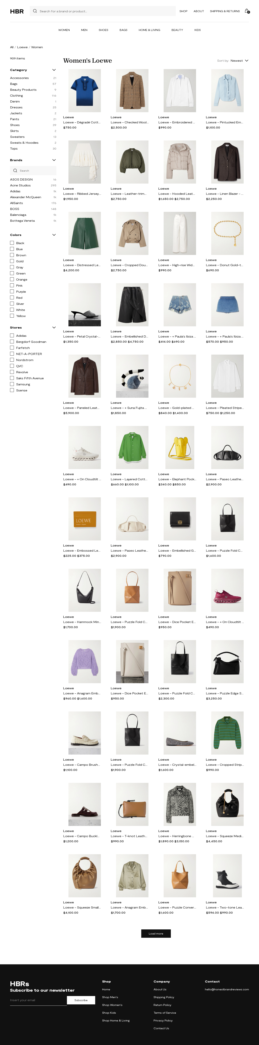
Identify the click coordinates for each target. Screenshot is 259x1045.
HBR (17, 11)
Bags (123, 30)
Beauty (177, 30)
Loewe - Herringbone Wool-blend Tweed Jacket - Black (177, 836)
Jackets (16, 113)
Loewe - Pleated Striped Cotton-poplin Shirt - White (225, 407)
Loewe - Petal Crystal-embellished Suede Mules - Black (82, 336)
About (199, 11)
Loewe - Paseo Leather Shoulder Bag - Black (225, 479)
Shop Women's (112, 1004)
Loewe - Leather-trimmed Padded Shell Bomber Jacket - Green (130, 193)
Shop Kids (109, 1012)
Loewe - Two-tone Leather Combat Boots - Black (225, 907)
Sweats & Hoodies (24, 142)
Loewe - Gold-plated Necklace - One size (177, 407)
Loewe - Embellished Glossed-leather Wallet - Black (177, 550)
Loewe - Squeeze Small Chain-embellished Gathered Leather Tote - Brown (82, 907)
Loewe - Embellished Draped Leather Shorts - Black (130, 336)
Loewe (22, 47)
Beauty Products (23, 89)
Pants (14, 119)
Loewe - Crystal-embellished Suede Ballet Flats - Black (177, 764)
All (11, 47)
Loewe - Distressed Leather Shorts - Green (82, 265)
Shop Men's (110, 997)
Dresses (16, 107)
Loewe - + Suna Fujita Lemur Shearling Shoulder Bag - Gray (130, 407)
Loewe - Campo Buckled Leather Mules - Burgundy (82, 836)
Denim (15, 101)
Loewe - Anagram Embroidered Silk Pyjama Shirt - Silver (130, 907)
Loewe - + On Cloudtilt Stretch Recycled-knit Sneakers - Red (225, 622)
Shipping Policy (164, 997)
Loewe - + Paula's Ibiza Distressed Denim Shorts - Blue (177, 336)
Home (106, 989)
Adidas (15, 191)
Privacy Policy (163, 1020)
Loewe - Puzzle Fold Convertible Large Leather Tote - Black (177, 693)
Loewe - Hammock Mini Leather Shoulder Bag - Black (82, 622)
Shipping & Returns (225, 11)
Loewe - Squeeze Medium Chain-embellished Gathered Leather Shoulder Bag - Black (225, 836)
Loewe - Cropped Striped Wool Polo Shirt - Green (225, 764)
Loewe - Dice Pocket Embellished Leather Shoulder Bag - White (130, 693)
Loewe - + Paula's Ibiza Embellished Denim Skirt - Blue (225, 336)
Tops (14, 148)
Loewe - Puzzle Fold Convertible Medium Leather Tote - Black (130, 764)
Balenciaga (18, 214)
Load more (156, 933)
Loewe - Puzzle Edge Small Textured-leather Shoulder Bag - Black (225, 693)
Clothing (16, 95)
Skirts (14, 130)
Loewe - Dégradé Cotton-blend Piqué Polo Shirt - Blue (82, 122)
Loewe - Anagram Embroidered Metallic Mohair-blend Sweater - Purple (82, 693)
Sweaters (17, 136)
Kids (198, 30)
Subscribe (81, 1000)
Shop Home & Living (116, 1020)
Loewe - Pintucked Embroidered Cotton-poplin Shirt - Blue (225, 122)
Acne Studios (20, 185)
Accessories (19, 78)
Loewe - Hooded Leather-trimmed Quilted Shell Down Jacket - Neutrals (177, 193)
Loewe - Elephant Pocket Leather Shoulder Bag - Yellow (177, 479)
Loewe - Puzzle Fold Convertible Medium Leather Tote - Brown (130, 622)
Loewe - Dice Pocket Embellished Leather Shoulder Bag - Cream (177, 622)
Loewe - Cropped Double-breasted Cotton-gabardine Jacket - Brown (130, 265)
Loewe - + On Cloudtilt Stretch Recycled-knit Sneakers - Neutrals (82, 479)
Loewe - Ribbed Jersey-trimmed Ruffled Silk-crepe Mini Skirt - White (82, 193)
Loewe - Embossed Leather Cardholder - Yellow (82, 550)
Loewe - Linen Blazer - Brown (225, 193)
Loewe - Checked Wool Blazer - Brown (130, 122)
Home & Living (149, 30)
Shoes (103, 30)
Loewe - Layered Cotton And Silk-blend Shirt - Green (130, 479)
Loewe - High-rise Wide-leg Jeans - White (177, 265)
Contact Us (161, 1028)
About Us (160, 989)
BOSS (14, 209)
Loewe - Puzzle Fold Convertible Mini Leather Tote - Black (225, 550)
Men (84, 30)
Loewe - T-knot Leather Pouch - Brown (130, 836)
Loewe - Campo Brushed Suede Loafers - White (82, 764)
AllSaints (16, 203)
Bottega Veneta (22, 220)
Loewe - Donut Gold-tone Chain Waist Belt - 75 (225, 265)
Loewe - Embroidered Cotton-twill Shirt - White (177, 122)
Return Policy (162, 1004)
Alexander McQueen (25, 197)
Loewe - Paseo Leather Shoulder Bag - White (130, 550)
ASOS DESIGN (21, 179)
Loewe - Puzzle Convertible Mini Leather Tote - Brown (177, 907)
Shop (184, 11)
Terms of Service (165, 1012)
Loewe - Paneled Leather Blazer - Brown (82, 407)
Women (64, 30)
